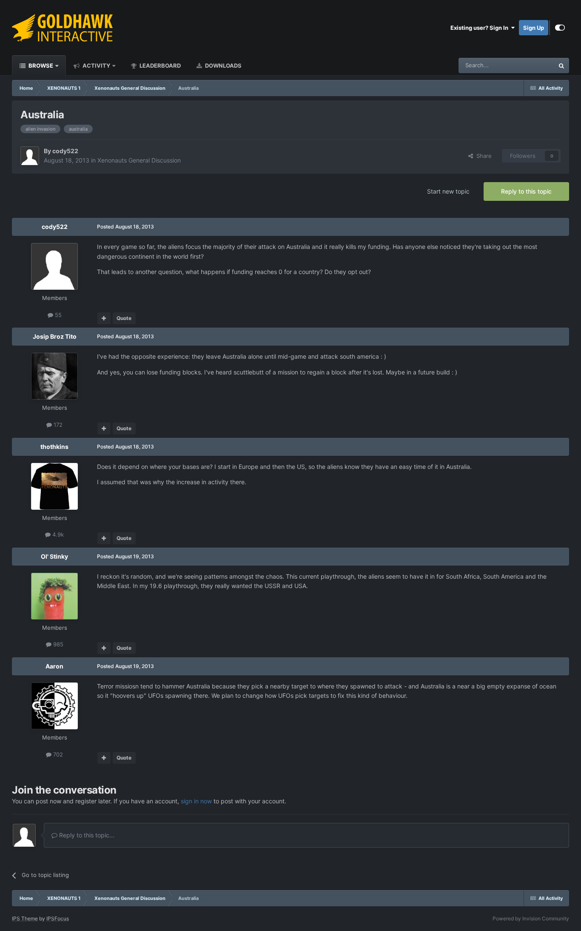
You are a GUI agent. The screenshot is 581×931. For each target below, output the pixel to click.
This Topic (530, 65)
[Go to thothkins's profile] (54, 486)
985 (57, 644)
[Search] (561, 65)
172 (57, 424)
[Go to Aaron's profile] (54, 706)
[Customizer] (560, 27)
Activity (95, 65)
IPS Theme (25, 918)
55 (57, 314)
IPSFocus (57, 918)
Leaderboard (159, 65)
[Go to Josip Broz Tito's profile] (54, 376)
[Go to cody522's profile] (29, 155)
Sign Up (533, 27)
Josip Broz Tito (55, 336)
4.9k (57, 534)
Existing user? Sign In (480, 27)
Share (482, 155)
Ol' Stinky (54, 556)
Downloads (223, 65)
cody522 (65, 150)
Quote (124, 318)
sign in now (196, 801)
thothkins (54, 446)
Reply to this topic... (85, 835)
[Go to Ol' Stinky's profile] (54, 596)
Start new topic (448, 191)
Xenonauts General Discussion (139, 160)
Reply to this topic (526, 191)
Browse (40, 65)
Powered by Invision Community (531, 918)
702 (57, 754)
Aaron (54, 666)
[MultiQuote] (104, 318)
